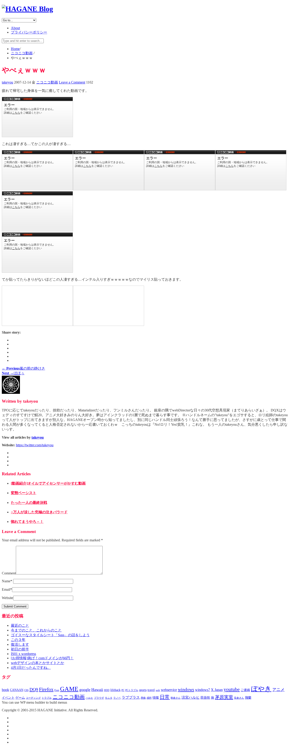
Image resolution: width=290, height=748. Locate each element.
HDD (106, 690)
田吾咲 (205, 697)
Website (7, 598)
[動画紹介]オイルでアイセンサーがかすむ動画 (48, 483)
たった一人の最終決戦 (29, 502)
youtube (232, 689)
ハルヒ (89, 698)
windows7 (202, 690)
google (84, 689)
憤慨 (155, 697)
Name (7, 581)
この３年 (18, 640)
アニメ (278, 689)
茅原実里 (224, 697)
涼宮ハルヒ (190, 697)
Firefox (46, 689)
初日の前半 (20, 649)
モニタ (108, 698)
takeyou (7, 82)
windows (186, 689)
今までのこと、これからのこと (36, 630)
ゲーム (20, 697)
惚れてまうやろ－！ (27, 521)
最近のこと (20, 625)
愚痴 (143, 698)
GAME (69, 689)
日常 (165, 697)
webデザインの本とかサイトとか (37, 663)
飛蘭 (248, 697)
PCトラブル (131, 690)
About (15, 28)
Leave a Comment (72, 82)
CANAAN (16, 690)
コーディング (33, 698)
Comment (9, 573)
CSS (26, 690)
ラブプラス (131, 697)
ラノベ (117, 698)
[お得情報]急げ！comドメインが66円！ (42, 658)
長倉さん (239, 698)
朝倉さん (176, 698)
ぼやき (261, 688)
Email (7, 589)
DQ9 (33, 689)
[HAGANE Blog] (27, 9)
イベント (8, 697)
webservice (169, 690)
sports (143, 690)
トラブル (47, 698)
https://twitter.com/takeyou (34, 445)
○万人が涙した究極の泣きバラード (39, 512)
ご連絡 (245, 690)
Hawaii (97, 689)
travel (151, 690)
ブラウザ (99, 698)
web (158, 690)
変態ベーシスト (23, 493)
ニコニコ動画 (47, 82)
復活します (20, 644)
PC (122, 690)
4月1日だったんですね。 (31, 667)
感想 (149, 698)
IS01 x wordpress (23, 654)
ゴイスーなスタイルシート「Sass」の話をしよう (50, 635)
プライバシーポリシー (29, 32)
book (5, 690)
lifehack (115, 690)
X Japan (217, 690)
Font (56, 690)
